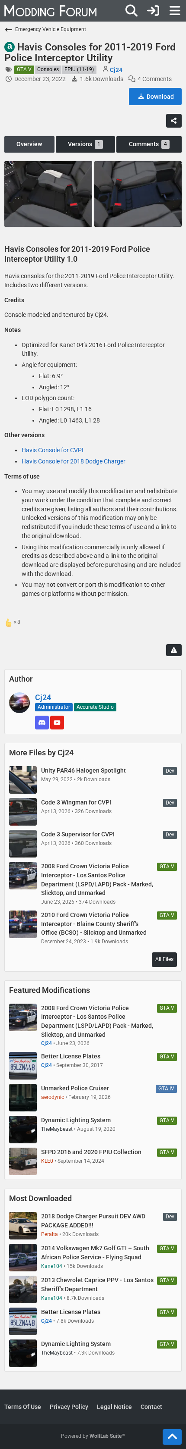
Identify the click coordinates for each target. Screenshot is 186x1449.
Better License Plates (70, 1056)
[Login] (153, 11)
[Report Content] (174, 650)
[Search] (131, 10)
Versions (84, 144)
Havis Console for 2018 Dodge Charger (73, 461)
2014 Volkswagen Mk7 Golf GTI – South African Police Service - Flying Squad (95, 1253)
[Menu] (174, 10)
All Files (164, 959)
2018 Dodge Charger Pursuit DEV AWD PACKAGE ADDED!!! (93, 1221)
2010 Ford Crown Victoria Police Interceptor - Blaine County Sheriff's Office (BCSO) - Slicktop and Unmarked (94, 923)
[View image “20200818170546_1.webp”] (48, 194)
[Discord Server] (42, 722)
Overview (29, 144)
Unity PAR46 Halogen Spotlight (83, 770)
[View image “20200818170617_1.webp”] (138, 194)
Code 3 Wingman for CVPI (76, 802)
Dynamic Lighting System (76, 1120)
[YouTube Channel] (57, 722)
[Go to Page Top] (172, 1437)
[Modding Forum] (50, 10)
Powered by (93, 1436)
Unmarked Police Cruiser (75, 1088)
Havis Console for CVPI (52, 450)
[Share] (174, 121)
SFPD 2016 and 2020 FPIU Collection (91, 1152)
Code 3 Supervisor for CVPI (78, 834)
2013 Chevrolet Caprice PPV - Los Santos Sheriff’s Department (97, 1285)
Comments (148, 144)
